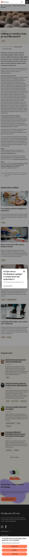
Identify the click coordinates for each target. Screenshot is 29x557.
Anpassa (14, 550)
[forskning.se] (4, 2)
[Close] (24, 271)
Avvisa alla (14, 554)
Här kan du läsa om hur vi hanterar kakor (10, 542)
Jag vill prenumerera (7, 285)
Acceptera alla (14, 546)
